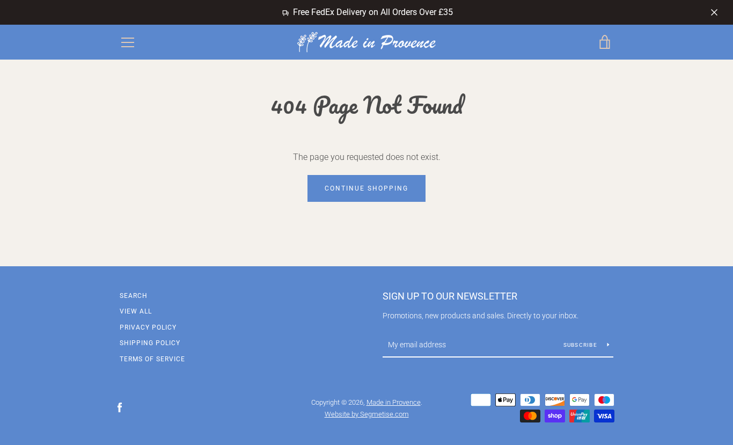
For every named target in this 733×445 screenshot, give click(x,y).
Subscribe (581, 345)
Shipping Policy (150, 343)
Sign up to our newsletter (450, 296)
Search (134, 296)
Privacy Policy (148, 327)
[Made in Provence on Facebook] (119, 407)
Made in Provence (393, 402)
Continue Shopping (366, 188)
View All (136, 311)
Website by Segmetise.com (367, 414)
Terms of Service (152, 359)
